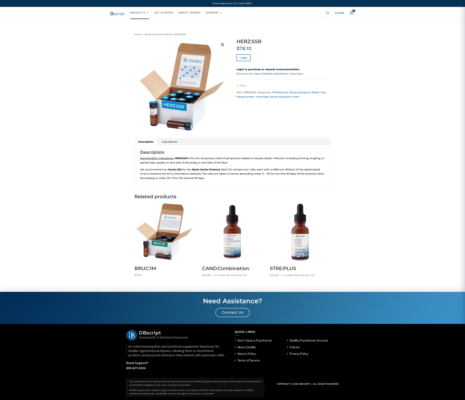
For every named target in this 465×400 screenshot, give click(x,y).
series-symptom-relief (284, 96)
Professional (280, 92)
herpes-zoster (245, 96)
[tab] (146, 142)
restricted (262, 96)
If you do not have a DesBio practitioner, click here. (269, 73)
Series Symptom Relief (158, 34)
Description (146, 141)
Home (138, 34)
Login (243, 57)
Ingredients (169, 141)
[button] (222, 45)
